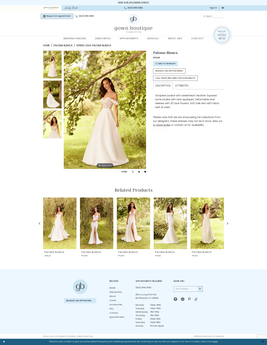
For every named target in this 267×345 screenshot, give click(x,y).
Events (112, 301)
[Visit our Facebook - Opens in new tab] (175, 299)
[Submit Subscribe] (200, 289)
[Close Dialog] (4, 341)
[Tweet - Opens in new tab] (133, 172)
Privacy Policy (49, 336)
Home (46, 45)
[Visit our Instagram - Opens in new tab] (183, 299)
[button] (213, 8)
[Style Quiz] (221, 35)
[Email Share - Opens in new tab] (145, 172)
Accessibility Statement (66, 336)
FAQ (111, 309)
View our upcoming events (133, 3)
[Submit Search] (204, 16)
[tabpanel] (52, 65)
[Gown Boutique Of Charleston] (133, 23)
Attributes (181, 86)
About (112, 296)
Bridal (112, 288)
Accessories (115, 305)
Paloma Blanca (63, 45)
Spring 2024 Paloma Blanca (93, 45)
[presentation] (59, 223)
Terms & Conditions (85, 336)
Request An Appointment (169, 71)
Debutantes (115, 292)
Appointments (116, 317)
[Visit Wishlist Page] (222, 8)
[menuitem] (51, 8)
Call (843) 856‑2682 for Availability (175, 78)
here (215, 342)
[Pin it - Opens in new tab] (139, 172)
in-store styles (161, 125)
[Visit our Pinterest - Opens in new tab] (189, 299)
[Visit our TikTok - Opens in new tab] (195, 299)
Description (162, 86)
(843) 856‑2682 (143, 288)
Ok (262, 342)
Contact (113, 313)
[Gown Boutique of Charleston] (80, 286)
